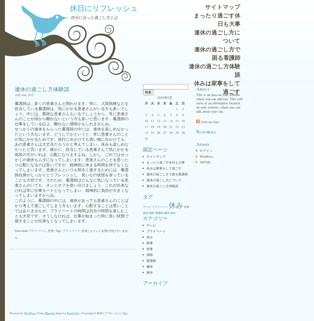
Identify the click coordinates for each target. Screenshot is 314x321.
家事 (186, 207)
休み (176, 205)
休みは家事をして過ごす (217, 87)
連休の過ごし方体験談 (214, 70)
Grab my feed (210, 122)
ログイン (206, 150)
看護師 (159, 213)
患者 (51, 231)
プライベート (37, 231)
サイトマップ (222, 6)
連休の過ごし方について (217, 36)
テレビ (147, 207)
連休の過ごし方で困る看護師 (217, 53)
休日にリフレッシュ (104, 7)
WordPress (206, 156)
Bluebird (50, 313)
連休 (173, 213)
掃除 (152, 213)
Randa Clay (73, 313)
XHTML (205, 162)
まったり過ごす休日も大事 (217, 19)
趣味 (167, 213)
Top (125, 313)
